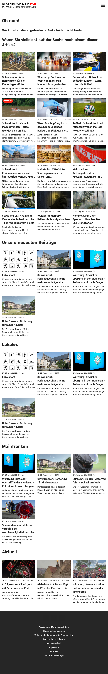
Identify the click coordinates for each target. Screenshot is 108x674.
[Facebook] (46, 618)
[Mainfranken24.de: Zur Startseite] (19, 5)
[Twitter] (54, 618)
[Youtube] (62, 618)
